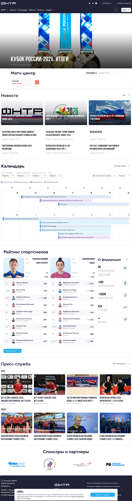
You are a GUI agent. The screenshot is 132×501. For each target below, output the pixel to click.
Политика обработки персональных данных (103, 483)
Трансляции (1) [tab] (91, 73)
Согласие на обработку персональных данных (103, 486)
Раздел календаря (6, 172)
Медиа (48, 10)
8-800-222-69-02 (124, 3)
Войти (125, 10)
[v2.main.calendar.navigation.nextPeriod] (129, 176)
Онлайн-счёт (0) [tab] (104, 73)
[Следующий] (118, 73)
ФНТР (3, 10)
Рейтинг (32, 10)
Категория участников (38, 172)
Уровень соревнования (23, 172)
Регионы (40, 10)
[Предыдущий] (114, 73)
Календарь (22, 10)
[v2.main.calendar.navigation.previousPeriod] (115, 176)
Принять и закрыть (103, 495)
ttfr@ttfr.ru (107, 3)
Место (50, 172)
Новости (13, 10)
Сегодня (122, 176)
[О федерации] (126, 260)
